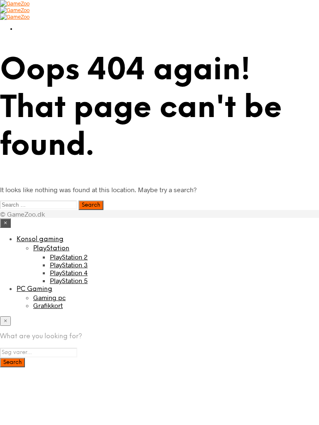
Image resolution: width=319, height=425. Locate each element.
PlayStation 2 (69, 257)
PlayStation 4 (69, 272)
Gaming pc (49, 297)
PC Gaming (34, 289)
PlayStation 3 (69, 265)
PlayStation (51, 248)
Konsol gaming (40, 239)
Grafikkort (48, 305)
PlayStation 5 (69, 280)
